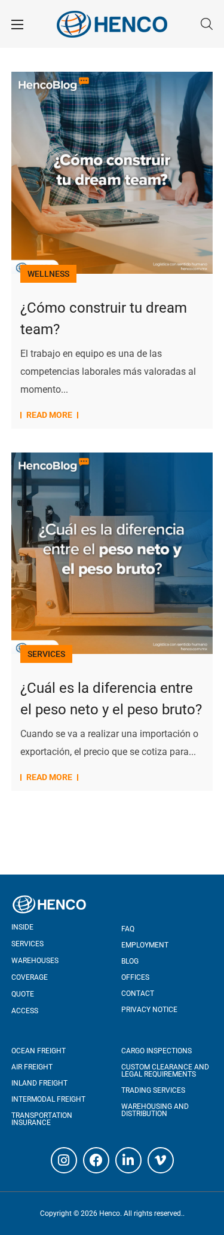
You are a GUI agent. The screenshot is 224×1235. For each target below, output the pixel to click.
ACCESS (24, 1010)
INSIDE (22, 927)
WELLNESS (48, 274)
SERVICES (46, 654)
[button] (207, 24)
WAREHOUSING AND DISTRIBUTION (155, 1110)
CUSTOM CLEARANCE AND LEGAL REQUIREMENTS (165, 1070)
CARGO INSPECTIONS (156, 1050)
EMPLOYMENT (144, 945)
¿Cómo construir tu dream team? (103, 318)
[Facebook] (96, 1160)
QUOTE (22, 994)
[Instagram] (64, 1160)
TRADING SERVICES (153, 1090)
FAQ (127, 929)
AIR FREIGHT (32, 1067)
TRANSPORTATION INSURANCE (41, 1119)
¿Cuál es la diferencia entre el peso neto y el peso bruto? (111, 699)
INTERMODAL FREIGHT (48, 1099)
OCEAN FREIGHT (38, 1050)
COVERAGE (29, 977)
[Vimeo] (161, 1160)
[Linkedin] (128, 1160)
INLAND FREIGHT (39, 1083)
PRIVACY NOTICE (149, 1009)
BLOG (130, 961)
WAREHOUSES (35, 960)
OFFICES (135, 977)
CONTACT (137, 993)
